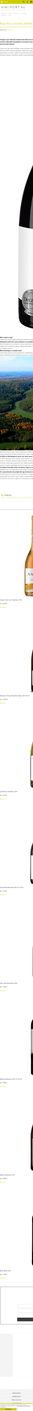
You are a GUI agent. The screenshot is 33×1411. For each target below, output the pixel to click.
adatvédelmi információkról (23, 1406)
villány (8, 497)
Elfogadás (8, 1409)
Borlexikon (16, 1393)
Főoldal (3, 13)
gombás (13, 497)
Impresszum (16, 1396)
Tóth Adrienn (10, 30)
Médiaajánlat (16, 1400)
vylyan (3, 497)
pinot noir (20, 497)
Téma (10, 13)
